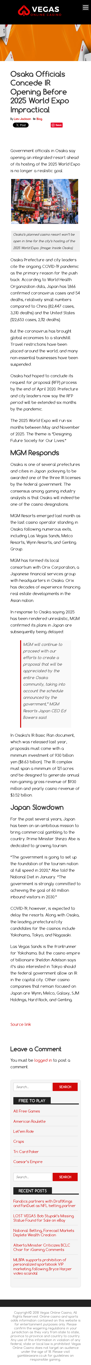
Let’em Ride (23, 1131)
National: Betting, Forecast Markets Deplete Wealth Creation (43, 1232)
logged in (43, 1060)
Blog (39, 119)
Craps (18, 1141)
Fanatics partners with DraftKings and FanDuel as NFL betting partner (44, 1203)
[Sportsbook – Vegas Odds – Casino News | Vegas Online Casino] (45, 15)
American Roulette (29, 1121)
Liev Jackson (22, 119)
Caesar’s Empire (27, 1161)
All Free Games (26, 1111)
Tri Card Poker (26, 1151)
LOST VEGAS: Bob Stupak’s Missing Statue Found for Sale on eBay (43, 1218)
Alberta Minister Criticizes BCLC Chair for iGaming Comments (41, 1247)
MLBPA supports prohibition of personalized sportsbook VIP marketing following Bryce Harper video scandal (42, 1266)
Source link (20, 1024)
